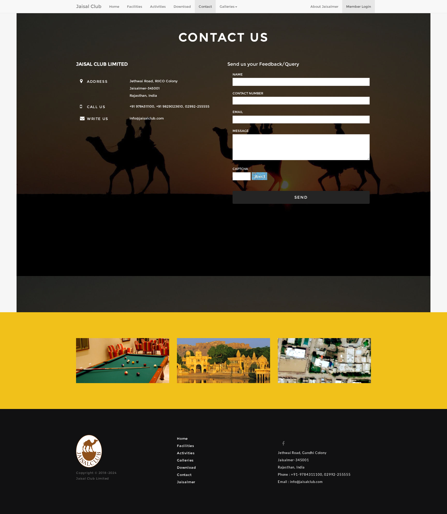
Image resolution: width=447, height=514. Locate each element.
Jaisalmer (186, 482)
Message (241, 131)
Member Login (358, 6)
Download (182, 6)
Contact (205, 6)
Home (114, 6)
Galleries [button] (227, 6)
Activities (158, 6)
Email (238, 112)
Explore (123, 373)
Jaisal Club (88, 6)
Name (238, 74)
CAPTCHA (240, 169)
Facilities (134, 6)
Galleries (185, 460)
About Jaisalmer (324, 6)
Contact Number (248, 93)
